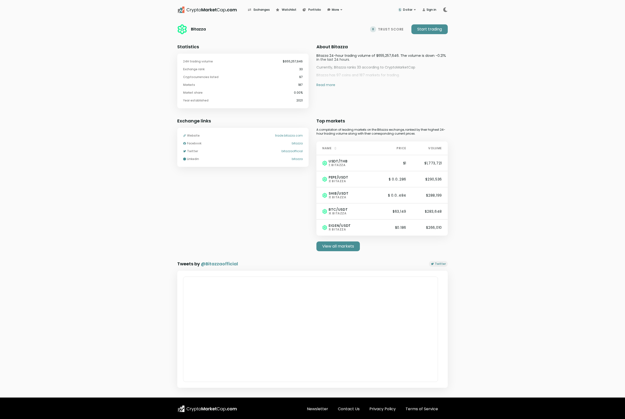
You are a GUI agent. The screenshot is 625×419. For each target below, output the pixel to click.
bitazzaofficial (292, 151)
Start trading (429, 29)
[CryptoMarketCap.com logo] (207, 409)
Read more (325, 84)
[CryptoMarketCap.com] (212, 10)
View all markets (338, 246)
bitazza (297, 143)
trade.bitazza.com (289, 136)
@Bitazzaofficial (219, 264)
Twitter (440, 264)
